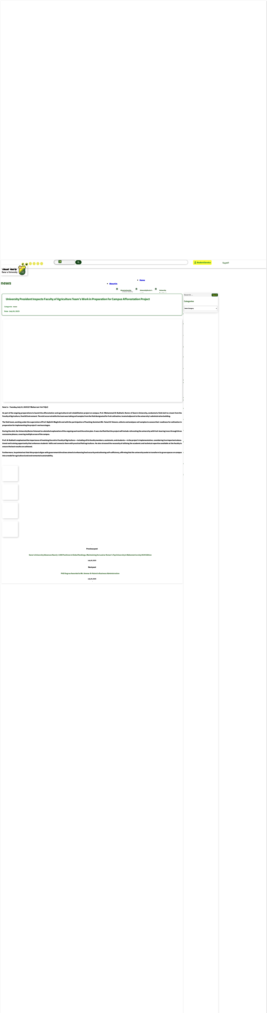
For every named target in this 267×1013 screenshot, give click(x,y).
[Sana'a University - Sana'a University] (14, 275)
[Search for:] (198, 295)
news (15, 306)
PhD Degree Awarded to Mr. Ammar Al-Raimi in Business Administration (90, 573)
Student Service (204, 262)
